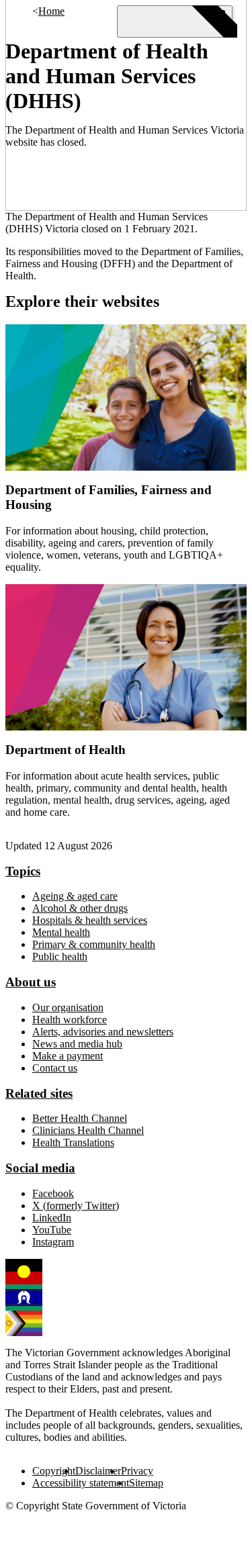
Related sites (39, 1093)
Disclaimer (98, 1470)
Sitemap (146, 1483)
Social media (40, 1168)
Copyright (53, 1470)
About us (30, 982)
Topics (22, 871)
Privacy (137, 1470)
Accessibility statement (80, 1483)
